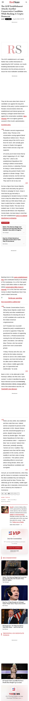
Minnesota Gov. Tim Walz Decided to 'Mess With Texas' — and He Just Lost (13, 626)
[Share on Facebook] (9, 494)
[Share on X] (2, 494)
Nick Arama (5, 605)
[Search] (26, 2)
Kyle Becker (5, 629)
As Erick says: (6, 125)
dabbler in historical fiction (17, 514)
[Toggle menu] (2, 2)
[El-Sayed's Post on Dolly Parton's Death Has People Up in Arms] (14, 671)
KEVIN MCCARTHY (5, 501)
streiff (2, 19)
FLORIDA (3, 499)
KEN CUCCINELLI (12, 499)
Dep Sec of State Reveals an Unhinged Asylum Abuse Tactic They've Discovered (14, 602)
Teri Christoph (6, 582)
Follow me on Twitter (18, 522)
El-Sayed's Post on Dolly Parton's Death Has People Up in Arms (13, 681)
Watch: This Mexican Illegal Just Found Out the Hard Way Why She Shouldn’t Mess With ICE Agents (14, 578)
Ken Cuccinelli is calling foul (10, 302)
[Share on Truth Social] (5, 494)
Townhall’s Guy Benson (9, 389)
